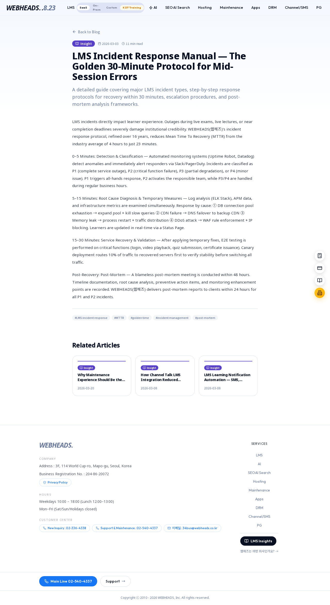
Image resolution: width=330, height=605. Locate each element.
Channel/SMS (296, 7)
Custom (111, 7)
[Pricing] (320, 268)
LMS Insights (261, 541)
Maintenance (231, 7)
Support (115, 581)
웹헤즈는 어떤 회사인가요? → (259, 551)
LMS (259, 455)
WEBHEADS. (30, 7)
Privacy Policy (58, 482)
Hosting (205, 7)
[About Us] (320, 293)
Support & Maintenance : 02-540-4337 (129, 528)
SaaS (83, 7)
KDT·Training (132, 7)
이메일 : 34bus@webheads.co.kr (194, 528)
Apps (255, 7)
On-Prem (97, 7)
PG (319, 7)
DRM (272, 7)
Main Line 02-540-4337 (71, 581)
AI (155, 7)
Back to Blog (89, 31)
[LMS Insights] (320, 280)
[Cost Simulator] (320, 256)
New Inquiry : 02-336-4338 (67, 528)
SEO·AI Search (177, 7)
